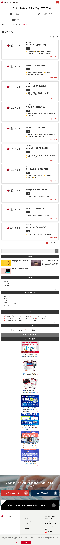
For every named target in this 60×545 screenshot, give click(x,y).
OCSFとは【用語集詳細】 (36, 127)
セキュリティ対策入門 (11, 320)
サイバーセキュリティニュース (11, 283)
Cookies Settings (15, 542)
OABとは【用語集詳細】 (36, 65)
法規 (36, 157)
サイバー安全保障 (32, 113)
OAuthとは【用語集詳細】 (36, 86)
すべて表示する (55, 289)
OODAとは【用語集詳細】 (36, 227)
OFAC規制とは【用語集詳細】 (38, 148)
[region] (30, 540)
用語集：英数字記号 (46, 51)
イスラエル (33, 320)
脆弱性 (48, 53)
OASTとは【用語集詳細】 (36, 44)
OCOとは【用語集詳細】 (36, 107)
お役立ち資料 (7, 296)
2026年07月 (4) (20, 330)
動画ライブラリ (7, 305)
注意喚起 (7, 316)
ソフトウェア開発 (39, 53)
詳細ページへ (53, 57)
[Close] (57, 537)
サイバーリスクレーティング (38, 316)
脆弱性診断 (30, 51)
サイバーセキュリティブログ (11, 285)
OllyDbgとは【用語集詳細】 (37, 169)
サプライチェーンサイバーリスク (25, 318)
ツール (36, 177)
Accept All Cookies (25, 542)
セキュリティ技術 (32, 94)
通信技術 (37, 74)
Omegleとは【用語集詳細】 (37, 189)
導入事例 (6, 298)
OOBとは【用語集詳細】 (36, 208)
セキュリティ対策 (32, 134)
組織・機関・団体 (39, 136)
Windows (30, 74)
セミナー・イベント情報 (10, 304)
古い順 (57, 37)
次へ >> (56, 243)
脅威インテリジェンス (18, 316)
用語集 (28, 48)
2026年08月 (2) (10, 330)
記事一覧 (6, 281)
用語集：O (30, 53)
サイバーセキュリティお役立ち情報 (30, 8)
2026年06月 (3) (31, 330)
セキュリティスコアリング (43, 318)
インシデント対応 (23, 320)
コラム (5, 287)
